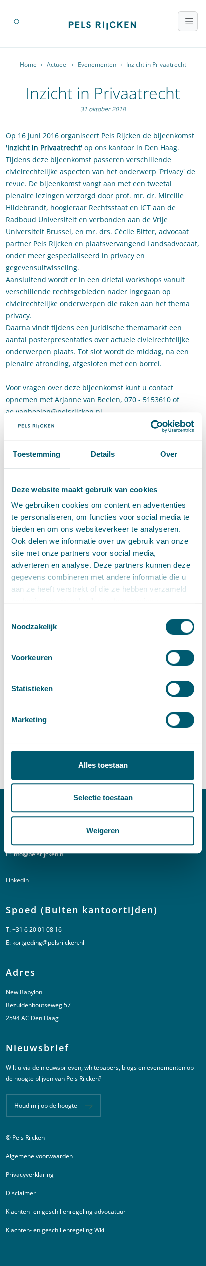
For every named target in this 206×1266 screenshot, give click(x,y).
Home (28, 64)
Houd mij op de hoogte (46, 1106)
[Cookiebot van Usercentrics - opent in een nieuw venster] (150, 426)
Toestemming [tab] (36, 454)
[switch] (180, 658)
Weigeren (103, 830)
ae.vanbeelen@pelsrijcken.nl (54, 411)
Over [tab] (169, 454)
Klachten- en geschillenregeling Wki (55, 1230)
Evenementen (97, 64)
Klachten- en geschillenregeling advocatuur (66, 1212)
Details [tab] (103, 454)
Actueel (57, 64)
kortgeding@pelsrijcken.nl (48, 942)
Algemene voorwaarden (39, 1156)
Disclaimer (21, 1193)
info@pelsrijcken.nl (38, 854)
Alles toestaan (103, 765)
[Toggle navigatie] (188, 22)
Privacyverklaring (30, 1174)
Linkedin (17, 880)
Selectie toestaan (103, 798)
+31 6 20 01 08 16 (37, 930)
